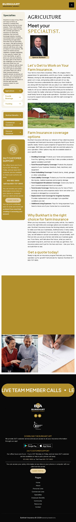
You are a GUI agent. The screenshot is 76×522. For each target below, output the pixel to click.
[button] (71, 5)
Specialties (38, 495)
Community (38, 501)
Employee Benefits (38, 498)
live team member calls (31, 390)
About (38, 485)
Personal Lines (38, 488)
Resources (38, 504)
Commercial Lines (38, 492)
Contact (38, 507)
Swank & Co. (52, 517)
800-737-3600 (47, 459)
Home (38, 482)
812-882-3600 (28, 459)
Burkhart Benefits (12, 115)
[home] (11, 5)
